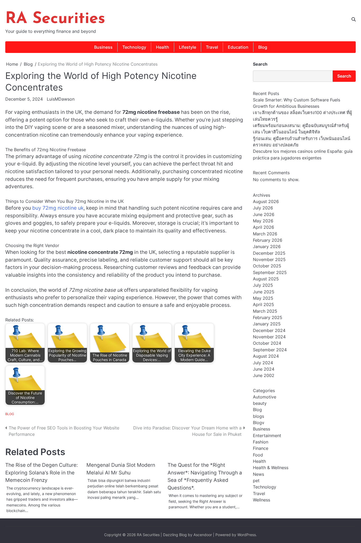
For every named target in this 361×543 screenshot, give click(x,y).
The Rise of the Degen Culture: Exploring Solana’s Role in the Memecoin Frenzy (41, 472)
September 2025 (270, 272)
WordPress (246, 534)
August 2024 (266, 356)
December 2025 (269, 253)
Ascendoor (202, 534)
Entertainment (267, 435)
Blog (262, 47)
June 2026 (263, 214)
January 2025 (267, 323)
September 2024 (270, 349)
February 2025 (267, 317)
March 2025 (265, 311)
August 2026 (266, 201)
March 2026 (265, 233)
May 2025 (263, 298)
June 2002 (263, 375)
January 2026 (267, 246)
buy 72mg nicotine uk (58, 208)
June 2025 (263, 291)
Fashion (260, 442)
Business (103, 47)
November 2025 (269, 259)
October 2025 (267, 265)
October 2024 (267, 343)
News (258, 474)
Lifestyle (187, 47)
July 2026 (263, 207)
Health (162, 47)
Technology (134, 47)
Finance (260, 448)
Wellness (261, 499)
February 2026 (267, 240)
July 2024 (263, 362)
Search (260, 64)
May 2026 (263, 220)
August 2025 (266, 278)
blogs (258, 416)
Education (238, 47)
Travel (212, 47)
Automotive (264, 396)
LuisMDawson (61, 99)
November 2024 (269, 336)
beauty (260, 403)
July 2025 (263, 285)
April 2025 (263, 304)
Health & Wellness (270, 467)
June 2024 (263, 369)
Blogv (258, 422)
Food (258, 454)
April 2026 (263, 227)
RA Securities (55, 19)
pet (256, 480)
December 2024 (269, 330)
